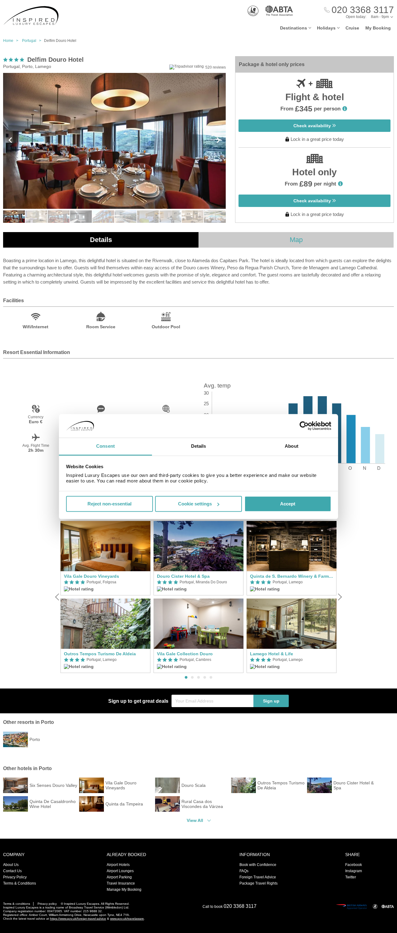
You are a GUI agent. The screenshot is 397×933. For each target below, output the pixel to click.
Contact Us (12, 871)
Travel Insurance (121, 883)
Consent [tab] (105, 446)
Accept (287, 503)
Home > (12, 40)
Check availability (312, 125)
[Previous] (57, 596)
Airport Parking (119, 877)
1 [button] (186, 678)
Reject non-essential (109, 503)
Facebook (353, 865)
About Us (11, 865)
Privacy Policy (15, 877)
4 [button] (205, 678)
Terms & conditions (16, 903)
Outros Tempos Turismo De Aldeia (100, 653)
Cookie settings (195, 503)
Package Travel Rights (258, 883)
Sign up (271, 700)
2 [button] (192, 678)
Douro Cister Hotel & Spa (183, 576)
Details (101, 240)
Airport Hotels (118, 865)
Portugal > (33, 40)
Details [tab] (198, 446)
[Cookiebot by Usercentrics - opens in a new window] (304, 425)
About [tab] (291, 446)
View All (195, 820)
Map (296, 240)
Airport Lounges (120, 871)
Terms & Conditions (19, 883)
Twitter (350, 877)
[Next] (339, 596)
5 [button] (211, 678)
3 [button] (198, 678)
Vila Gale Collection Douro (185, 653)
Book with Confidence (257, 865)
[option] (105, 597)
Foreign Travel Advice (257, 877)
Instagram (353, 871)
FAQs (243, 871)
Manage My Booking (124, 889)
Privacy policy (47, 903)
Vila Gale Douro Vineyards (91, 576)
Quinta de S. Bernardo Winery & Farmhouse (291, 576)
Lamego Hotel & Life (271, 653)
